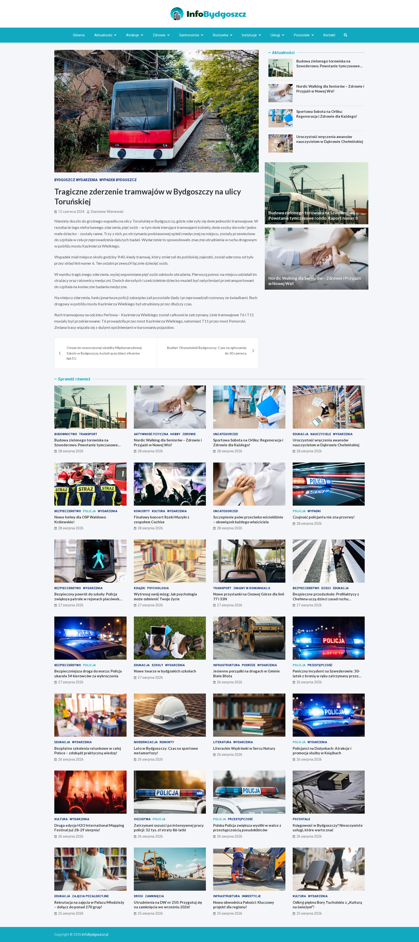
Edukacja (300, 434)
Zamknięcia (154, 896)
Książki (139, 588)
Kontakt (329, 35)
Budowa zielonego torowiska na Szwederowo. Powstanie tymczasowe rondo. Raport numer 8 (328, 66)
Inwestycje (251, 896)
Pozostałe (302, 35)
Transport (88, 434)
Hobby (175, 434)
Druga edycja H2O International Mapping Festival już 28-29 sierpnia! (89, 827)
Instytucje (249, 35)
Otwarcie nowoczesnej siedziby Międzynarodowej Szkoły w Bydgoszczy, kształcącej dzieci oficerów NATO (104, 353)
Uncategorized (225, 434)
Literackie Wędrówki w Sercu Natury (244, 748)
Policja (89, 511)
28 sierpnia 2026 (70, 451)
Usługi (275, 35)
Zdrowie (159, 35)
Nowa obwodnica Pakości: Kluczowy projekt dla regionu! (243, 904)
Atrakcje (132, 35)
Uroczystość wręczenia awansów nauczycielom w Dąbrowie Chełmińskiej (329, 139)
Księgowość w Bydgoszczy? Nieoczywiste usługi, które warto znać (328, 827)
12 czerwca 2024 (71, 212)
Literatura (222, 742)
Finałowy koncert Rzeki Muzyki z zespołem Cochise (161, 519)
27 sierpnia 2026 (70, 605)
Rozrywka (220, 35)
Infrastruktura (226, 665)
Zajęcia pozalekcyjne (90, 896)
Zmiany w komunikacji (251, 588)
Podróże (248, 665)
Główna (79, 35)
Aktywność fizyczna (151, 434)
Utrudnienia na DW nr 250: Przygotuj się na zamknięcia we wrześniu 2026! (168, 904)
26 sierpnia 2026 (229, 682)
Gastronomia (189, 35)
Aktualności (103, 35)
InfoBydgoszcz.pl (95, 934)
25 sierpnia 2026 (70, 913)
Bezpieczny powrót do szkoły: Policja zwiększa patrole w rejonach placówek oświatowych (86, 599)
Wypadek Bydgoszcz (118, 180)
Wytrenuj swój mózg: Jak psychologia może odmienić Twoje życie (165, 596)
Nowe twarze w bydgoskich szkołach (165, 671)
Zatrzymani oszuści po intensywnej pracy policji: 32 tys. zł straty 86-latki (169, 827)
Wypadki (314, 511)
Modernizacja (146, 742)
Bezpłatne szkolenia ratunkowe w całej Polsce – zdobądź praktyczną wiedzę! (87, 750)
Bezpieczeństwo (67, 511)
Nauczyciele (320, 434)
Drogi (138, 896)
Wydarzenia (343, 434)
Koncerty (142, 511)
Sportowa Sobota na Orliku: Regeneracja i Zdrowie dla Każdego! (326, 113)
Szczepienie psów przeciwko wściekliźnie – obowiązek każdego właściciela (248, 519)
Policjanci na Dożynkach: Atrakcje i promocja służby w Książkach (322, 750)
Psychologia (158, 588)
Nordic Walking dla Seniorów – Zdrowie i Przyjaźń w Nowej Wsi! (330, 88)
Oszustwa (142, 819)
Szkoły (157, 665)
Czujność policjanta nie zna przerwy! (324, 517)
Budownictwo (65, 434)
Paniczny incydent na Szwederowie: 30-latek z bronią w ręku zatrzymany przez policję (326, 676)
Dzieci (326, 588)
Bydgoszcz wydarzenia (75, 180)
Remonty (167, 742)
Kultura (158, 511)
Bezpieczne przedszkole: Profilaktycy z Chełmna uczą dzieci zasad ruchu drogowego (326, 599)
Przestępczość (319, 665)
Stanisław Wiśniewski (107, 212)
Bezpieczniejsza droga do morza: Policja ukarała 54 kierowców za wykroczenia (88, 673)
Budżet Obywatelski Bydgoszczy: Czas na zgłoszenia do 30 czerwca (206, 350)
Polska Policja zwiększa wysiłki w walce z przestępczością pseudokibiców (247, 827)
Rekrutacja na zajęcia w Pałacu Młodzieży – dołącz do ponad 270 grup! (89, 904)
